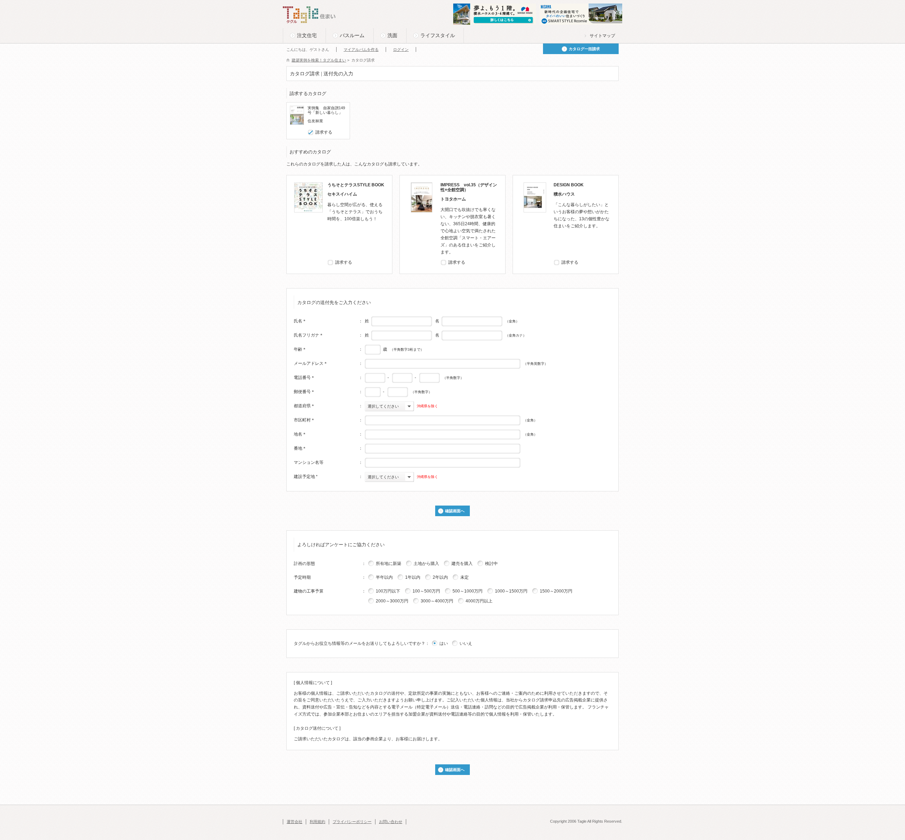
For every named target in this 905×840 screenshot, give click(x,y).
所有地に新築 (388, 563)
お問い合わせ (390, 821)
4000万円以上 (479, 601)
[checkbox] (311, 132)
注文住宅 (307, 35)
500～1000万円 (467, 591)
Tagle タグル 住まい (309, 14)
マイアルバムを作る (361, 49)
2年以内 (440, 577)
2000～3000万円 (392, 601)
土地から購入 (426, 563)
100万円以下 (388, 591)
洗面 (392, 35)
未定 (464, 577)
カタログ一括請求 (584, 49)
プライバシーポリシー (352, 821)
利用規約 (317, 821)
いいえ (466, 643)
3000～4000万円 (437, 601)
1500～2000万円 (556, 591)
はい (443, 643)
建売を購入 (462, 563)
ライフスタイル (437, 35)
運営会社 (294, 821)
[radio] (371, 563)
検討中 (491, 563)
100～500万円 (426, 591)
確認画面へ (455, 511)
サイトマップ (602, 35)
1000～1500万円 (511, 591)
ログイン (401, 49)
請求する (323, 132)
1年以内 (412, 577)
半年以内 (384, 577)
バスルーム (352, 35)
